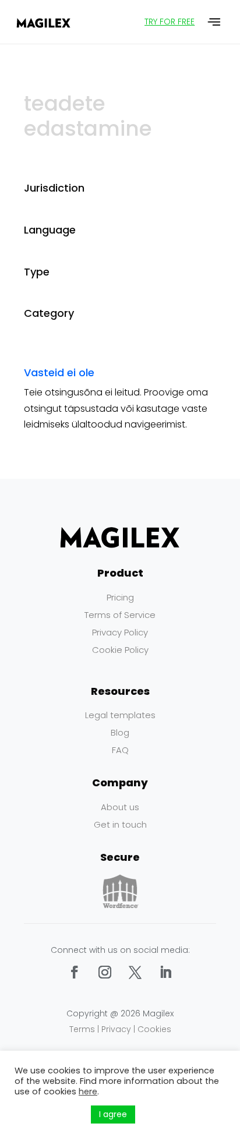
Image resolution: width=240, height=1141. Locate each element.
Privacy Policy (120, 632)
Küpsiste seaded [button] (50, 1115)
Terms (82, 1029)
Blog (120, 732)
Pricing (120, 597)
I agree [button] (113, 1114)
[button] (214, 22)
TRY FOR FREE (169, 21)
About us (120, 807)
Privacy (116, 1029)
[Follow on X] (135, 972)
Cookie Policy (120, 650)
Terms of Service (120, 615)
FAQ (120, 750)
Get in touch (120, 824)
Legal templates (120, 715)
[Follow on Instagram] (105, 972)
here (88, 1091)
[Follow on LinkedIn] (165, 972)
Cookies (154, 1029)
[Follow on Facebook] (74, 972)
